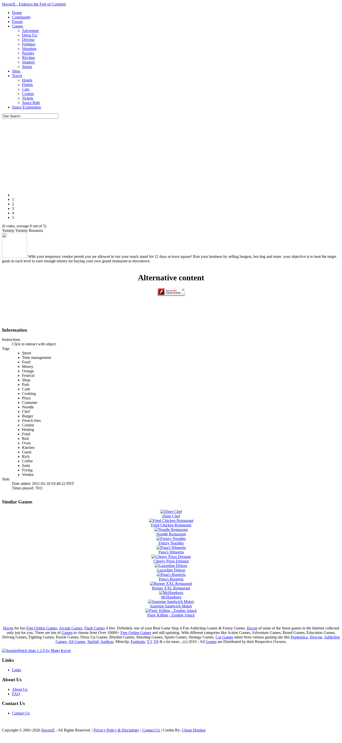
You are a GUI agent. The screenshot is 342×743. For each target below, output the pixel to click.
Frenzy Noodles (171, 543)
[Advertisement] (171, 154)
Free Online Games (41, 628)
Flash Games (94, 628)
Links (16, 670)
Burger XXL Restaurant (171, 588)
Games (67, 632)
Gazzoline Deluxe (171, 570)
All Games (76, 641)
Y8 (155, 641)
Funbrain (138, 641)
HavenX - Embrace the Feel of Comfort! (34, 4)
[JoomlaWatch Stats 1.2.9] (36, 650)
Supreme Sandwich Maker (171, 606)
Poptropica (299, 637)
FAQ (16, 694)
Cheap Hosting (194, 730)
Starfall (93, 641)
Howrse (316, 637)
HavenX (48, 730)
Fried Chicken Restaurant (171, 525)
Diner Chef (171, 516)
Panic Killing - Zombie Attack (171, 615)
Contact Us (21, 713)
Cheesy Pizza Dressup (171, 561)
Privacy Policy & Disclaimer (116, 730)
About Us (20, 689)
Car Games (224, 637)
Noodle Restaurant (171, 534)
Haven (8, 628)
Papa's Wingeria (171, 552)
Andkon (106, 641)
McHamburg (171, 597)
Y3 (149, 641)
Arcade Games (70, 628)
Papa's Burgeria (171, 579)
